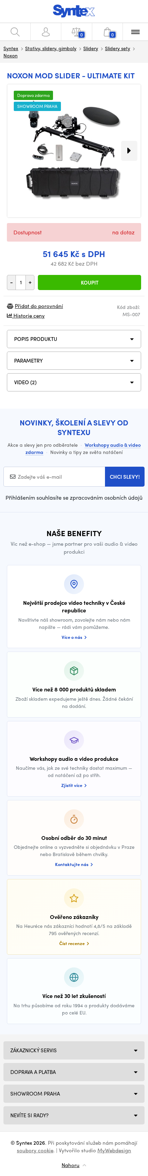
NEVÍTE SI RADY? (29, 1115)
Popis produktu (35, 339)
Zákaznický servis (33, 1050)
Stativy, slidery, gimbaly (50, 48)
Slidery (90, 48)
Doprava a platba (33, 1072)
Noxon (10, 55)
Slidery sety (117, 48)
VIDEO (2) (25, 382)
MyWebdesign (114, 1150)
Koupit (89, 282)
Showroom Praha (35, 1093)
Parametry (28, 360)
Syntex (10, 48)
